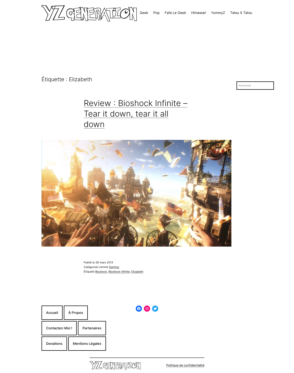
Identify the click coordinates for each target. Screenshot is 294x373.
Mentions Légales (87, 344)
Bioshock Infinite (119, 271)
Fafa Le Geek (175, 13)
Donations (54, 344)
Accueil (52, 313)
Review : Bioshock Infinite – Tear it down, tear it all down (135, 113)
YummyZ (218, 13)
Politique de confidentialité (185, 365)
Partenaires (92, 328)
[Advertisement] (147, 51)
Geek (144, 13)
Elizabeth (137, 271)
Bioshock (101, 271)
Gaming (114, 267)
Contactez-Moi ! (59, 328)
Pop (156, 13)
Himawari (198, 13)
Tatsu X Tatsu (241, 13)
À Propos (75, 313)
